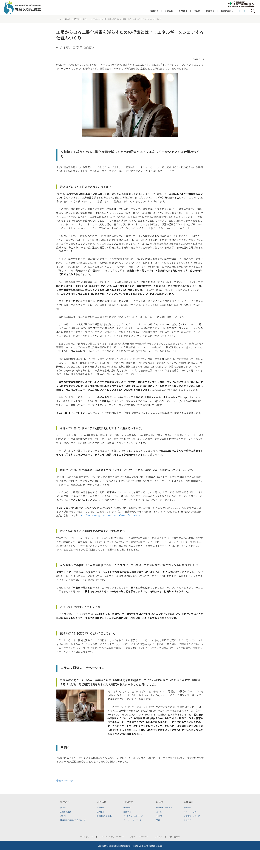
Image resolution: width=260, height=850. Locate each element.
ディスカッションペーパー (134, 816)
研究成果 (183, 11)
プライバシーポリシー (139, 837)
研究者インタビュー (81, 19)
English (242, 10)
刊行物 (159, 816)
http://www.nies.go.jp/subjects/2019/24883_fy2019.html (110, 515)
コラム (159, 812)
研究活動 (168, 11)
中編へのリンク (64, 780)
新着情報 (210, 11)
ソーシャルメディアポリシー (112, 837)
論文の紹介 (127, 812)
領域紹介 (154, 11)
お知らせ (187, 820)
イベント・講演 (190, 812)
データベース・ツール (132, 820)
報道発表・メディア (192, 816)
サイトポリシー (86, 837)
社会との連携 (65, 812)
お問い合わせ (227, 11)
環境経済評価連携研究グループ (72, 820)
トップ (58, 19)
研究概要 (100, 807)
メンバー (63, 816)
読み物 (197, 11)
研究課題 (100, 812)
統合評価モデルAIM (104, 816)
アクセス (158, 837)
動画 (158, 820)
